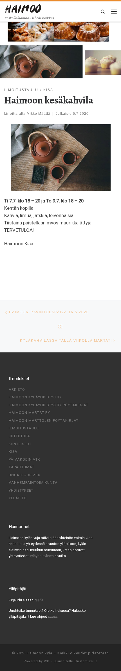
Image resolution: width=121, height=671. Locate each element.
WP (46, 661)
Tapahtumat (21, 467)
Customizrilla (86, 661)
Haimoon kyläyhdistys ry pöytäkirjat (48, 405)
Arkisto (17, 389)
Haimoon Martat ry (29, 412)
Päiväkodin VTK (24, 459)
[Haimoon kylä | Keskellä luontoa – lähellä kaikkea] (23, 8)
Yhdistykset (21, 490)
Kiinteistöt (20, 444)
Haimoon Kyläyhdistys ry (35, 397)
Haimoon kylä (39, 653)
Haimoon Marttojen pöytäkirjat (44, 420)
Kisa (13, 451)
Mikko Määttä (38, 113)
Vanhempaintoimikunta (33, 482)
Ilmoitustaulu (24, 428)
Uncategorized (25, 475)
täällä (38, 600)
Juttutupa (19, 436)
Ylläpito (18, 498)
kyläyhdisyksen (42, 556)
